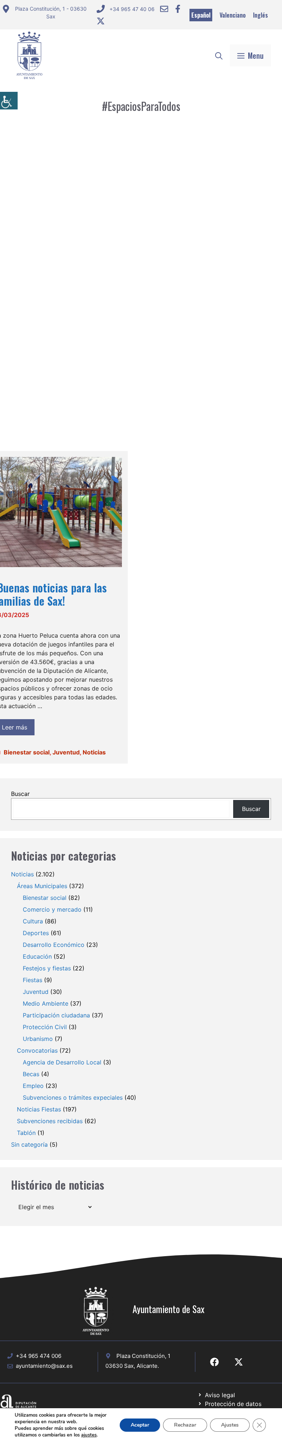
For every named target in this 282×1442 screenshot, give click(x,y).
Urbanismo (38, 1038)
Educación (37, 956)
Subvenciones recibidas (50, 1121)
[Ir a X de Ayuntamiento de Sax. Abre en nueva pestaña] (238, 1362)
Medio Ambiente (45, 1003)
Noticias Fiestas (39, 1109)
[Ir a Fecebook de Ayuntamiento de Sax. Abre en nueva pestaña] (214, 1362)
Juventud (66, 752)
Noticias (94, 752)
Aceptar (140, 1424)
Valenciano (233, 15)
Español (200, 15)
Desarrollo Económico (53, 944)
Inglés (260, 15)
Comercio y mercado (52, 909)
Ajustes (230, 1424)
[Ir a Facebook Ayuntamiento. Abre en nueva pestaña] (178, 9)
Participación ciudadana (56, 1015)
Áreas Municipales (42, 886)
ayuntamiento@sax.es (44, 1365)
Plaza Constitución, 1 (143, 1355)
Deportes (36, 933)
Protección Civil (45, 1027)
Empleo (33, 1085)
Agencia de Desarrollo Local (62, 1062)
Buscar (20, 793)
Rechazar (185, 1424)
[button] (219, 55)
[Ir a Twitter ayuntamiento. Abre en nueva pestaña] (100, 21)
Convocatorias (37, 1050)
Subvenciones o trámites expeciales (73, 1097)
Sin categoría (29, 1144)
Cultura (33, 921)
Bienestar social (27, 752)
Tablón (26, 1132)
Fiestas (32, 980)
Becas (31, 1074)
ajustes (89, 1435)
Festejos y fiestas (47, 968)
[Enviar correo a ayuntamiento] (164, 9)
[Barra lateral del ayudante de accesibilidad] (9, 100)
